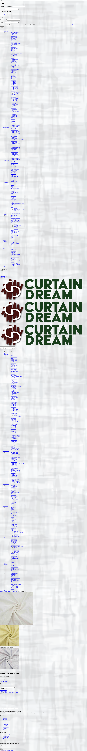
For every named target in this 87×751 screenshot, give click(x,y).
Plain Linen (13, 83)
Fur (11, 165)
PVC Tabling (14, 232)
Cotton (12, 187)
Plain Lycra (13, 84)
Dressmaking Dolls (15, 188)
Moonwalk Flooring (15, 231)
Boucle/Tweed (14, 161)
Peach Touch (13, 80)
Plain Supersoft (14, 89)
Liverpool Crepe (14, 70)
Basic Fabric (5, 724)
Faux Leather (14, 55)
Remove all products (8, 750)
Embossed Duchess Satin (16, 53)
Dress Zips (16, 208)
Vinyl (12, 247)
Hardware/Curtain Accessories (17, 222)
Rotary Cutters (14, 200)
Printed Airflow (14, 137)
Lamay (12, 66)
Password (2, 9)
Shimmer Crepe (14, 104)
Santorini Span (14, 99)
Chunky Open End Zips (19, 209)
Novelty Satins (14, 77)
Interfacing (13, 64)
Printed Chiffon (14, 132)
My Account (5, 738)
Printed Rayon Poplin (15, 159)
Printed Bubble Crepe (15, 131)
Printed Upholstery (15, 243)
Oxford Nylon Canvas (15, 218)
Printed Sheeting (14, 235)
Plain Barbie (13, 81)
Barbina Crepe (14, 37)
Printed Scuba (14, 142)
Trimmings (13, 204)
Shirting (12, 110)
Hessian (12, 230)
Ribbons (12, 198)
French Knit (13, 60)
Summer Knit (14, 116)
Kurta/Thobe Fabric (15, 65)
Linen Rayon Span (15, 69)
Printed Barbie (14, 138)
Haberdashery (6, 727)
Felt (12, 56)
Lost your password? (4, 14)
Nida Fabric (13, 76)
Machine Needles (14, 192)
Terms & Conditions (7, 734)
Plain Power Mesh (15, 87)
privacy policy (71, 24)
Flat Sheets (16, 263)
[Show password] (18, 9)
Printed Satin (13, 157)
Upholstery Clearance (15, 246)
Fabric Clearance (14, 54)
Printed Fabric (6, 725)
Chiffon (12, 40)
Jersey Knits (13, 166)
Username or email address (6, 6)
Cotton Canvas (14, 216)
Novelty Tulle (17, 92)
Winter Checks (14, 181)
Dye (12, 189)
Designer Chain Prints (15, 147)
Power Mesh (13, 135)
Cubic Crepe (13, 47)
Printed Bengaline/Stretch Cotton (18, 139)
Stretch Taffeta (14, 115)
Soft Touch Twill (14, 176)
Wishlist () (2, 277)
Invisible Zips (16, 210)
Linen (4, 729)
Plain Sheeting (14, 219)
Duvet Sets (13, 255)
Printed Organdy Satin (15, 133)
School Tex (13, 102)
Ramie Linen (13, 95)
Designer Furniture (15, 257)
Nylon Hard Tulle (17, 93)
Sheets (12, 262)
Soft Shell (13, 175)
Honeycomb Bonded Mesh (16, 62)
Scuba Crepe (13, 103)
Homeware (13, 258)
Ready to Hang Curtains (16, 260)
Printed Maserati (14, 154)
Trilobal (12, 122)
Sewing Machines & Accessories (18, 203)
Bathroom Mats (14, 249)
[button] (2, 745)
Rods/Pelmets (16, 227)
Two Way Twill (14, 126)
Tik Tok (12, 120)
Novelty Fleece (14, 170)
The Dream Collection (15, 264)
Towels (12, 265)
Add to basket (3, 688)
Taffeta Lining (14, 117)
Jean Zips (16, 211)
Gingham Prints (14, 128)
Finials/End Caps (17, 225)
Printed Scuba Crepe (15, 143)
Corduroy (13, 164)
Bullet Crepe (13, 39)
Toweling (13, 121)
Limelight (13, 67)
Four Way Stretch (14, 59)
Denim (12, 49)
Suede (12, 177)
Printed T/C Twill (14, 152)
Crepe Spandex (14, 45)
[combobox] (18, 347)
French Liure (13, 61)
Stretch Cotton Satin (15, 111)
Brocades (13, 146)
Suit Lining (13, 149)
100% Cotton (14, 215)
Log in (10, 11)
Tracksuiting (13, 178)
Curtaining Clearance (15, 221)
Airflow (12, 34)
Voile (12, 237)
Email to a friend (3, 681)
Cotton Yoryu (14, 44)
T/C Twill (13, 119)
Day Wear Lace (14, 48)
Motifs (12, 193)
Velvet (12, 180)
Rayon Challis (14, 136)
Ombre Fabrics (14, 78)
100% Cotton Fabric (15, 32)
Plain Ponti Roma (14, 88)
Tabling (12, 233)
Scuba (12, 106)
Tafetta (12, 236)
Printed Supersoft (14, 144)
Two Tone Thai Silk (15, 125)
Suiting (12, 150)
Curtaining (5, 591)
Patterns (12, 197)
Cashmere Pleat (14, 163)
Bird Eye (13, 38)
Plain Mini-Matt (14, 86)
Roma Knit (13, 174)
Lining (12, 71)
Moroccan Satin (14, 73)
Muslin (12, 75)
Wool (12, 205)
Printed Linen (14, 141)
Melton (12, 167)
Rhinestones (13, 199)
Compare (2, 750)
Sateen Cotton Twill (15, 98)
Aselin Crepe (14, 36)
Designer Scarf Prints (15, 148)
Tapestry (13, 244)
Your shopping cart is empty (6, 351)
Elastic (12, 191)
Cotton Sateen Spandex (16, 43)
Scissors (12, 202)
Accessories (13, 183)
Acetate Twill (14, 33)
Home (1, 591)
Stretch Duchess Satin (15, 113)
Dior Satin (13, 50)
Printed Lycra (14, 153)
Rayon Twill (13, 97)
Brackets (15, 224)
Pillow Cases (13, 259)
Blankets (13, 252)
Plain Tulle (13, 91)
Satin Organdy (14, 100)
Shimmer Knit (14, 109)
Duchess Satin (14, 51)
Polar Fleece (13, 171)
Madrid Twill (14, 72)
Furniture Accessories (15, 213)
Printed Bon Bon (14, 130)
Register (2, 27)
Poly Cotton (13, 94)
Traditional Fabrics (15, 158)
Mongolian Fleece (15, 169)
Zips (12, 207)
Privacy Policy (6, 736)
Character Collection (15, 254)
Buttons (12, 186)
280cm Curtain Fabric (15, 220)
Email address (3, 19)
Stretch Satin (13, 114)
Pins (12, 194)
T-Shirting (13, 124)
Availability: (2, 679)
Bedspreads (13, 251)
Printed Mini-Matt (15, 155)
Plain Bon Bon (14, 82)
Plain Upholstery (14, 242)
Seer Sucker (13, 108)
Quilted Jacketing (14, 172)
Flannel (12, 58)
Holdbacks (16, 229)
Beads (12, 185)
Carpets (12, 253)
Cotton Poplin (14, 42)
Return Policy (6, 737)
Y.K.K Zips (13, 196)
